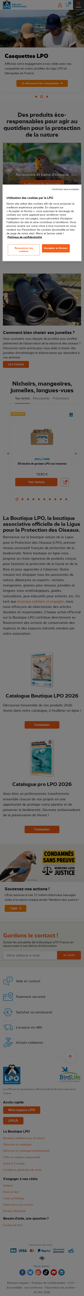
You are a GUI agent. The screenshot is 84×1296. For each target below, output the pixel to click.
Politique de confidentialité (24, 237)
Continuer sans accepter (65, 189)
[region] (42, 223)
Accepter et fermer (56, 248)
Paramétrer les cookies (24, 250)
